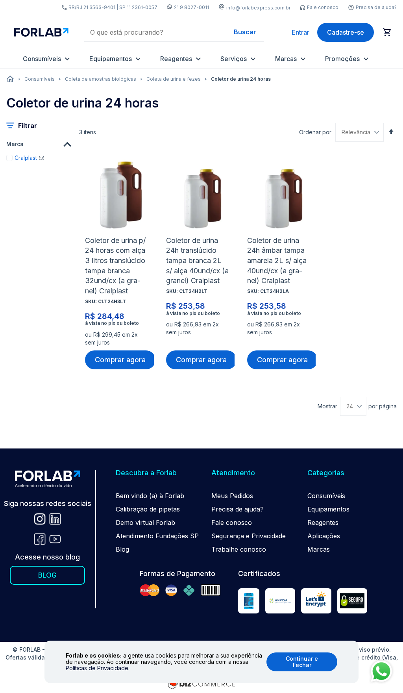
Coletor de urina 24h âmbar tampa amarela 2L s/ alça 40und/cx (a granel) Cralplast (277, 260)
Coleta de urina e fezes (173, 79)
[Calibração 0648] (249, 602)
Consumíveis (39, 79)
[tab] (38, 144)
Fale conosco (322, 7)
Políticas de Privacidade (97, 668)
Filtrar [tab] (27, 126)
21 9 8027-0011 (191, 7)
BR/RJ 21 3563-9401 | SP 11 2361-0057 (112, 7)
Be (120, 496)
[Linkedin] (55, 520)
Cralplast (29, 157)
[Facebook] (39, 540)
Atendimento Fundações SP (157, 536)
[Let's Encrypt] (316, 602)
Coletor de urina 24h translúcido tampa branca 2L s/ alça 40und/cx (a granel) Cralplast (197, 260)
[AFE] (280, 602)
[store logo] (41, 32)
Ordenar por (315, 132)
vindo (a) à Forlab (157, 496)
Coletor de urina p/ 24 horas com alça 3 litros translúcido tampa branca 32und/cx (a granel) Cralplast (115, 265)
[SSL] (352, 602)
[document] (201, 662)
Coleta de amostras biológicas (100, 79)
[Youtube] (55, 540)
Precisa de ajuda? (376, 7)
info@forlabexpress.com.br (258, 8)
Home (10, 79)
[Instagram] (39, 520)
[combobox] (174, 32)
